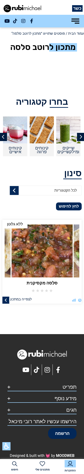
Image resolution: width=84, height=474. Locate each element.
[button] (62, 433)
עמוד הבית (76, 33)
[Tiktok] (15, 21)
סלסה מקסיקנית (42, 282)
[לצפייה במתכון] (5, 299)
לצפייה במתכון (21, 299)
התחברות (70, 470)
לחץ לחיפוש (69, 206)
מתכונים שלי (42, 469)
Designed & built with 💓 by (42, 455)
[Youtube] (7, 21)
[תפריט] (75, 21)
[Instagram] (23, 21)
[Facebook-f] (31, 21)
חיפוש (14, 469)
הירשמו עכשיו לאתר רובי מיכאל (43, 421)
